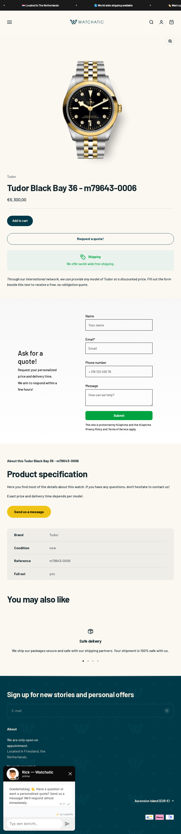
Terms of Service (118, 429)
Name (89, 316)
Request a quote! (90, 239)
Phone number (95, 363)
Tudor (11, 176)
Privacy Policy (93, 429)
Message (91, 386)
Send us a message (29, 512)
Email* (90, 339)
